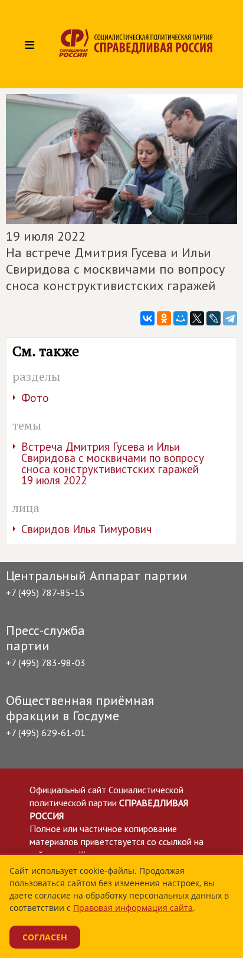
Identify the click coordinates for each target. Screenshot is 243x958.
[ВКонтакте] (147, 318)
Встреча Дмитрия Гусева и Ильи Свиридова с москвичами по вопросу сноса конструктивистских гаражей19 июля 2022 (112, 463)
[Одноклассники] (164, 318)
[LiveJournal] (213, 318)
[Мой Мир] (180, 318)
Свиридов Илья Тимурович (86, 529)
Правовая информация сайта (133, 907)
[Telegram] (230, 318)
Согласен (44, 937)
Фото (35, 398)
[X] (197, 318)
